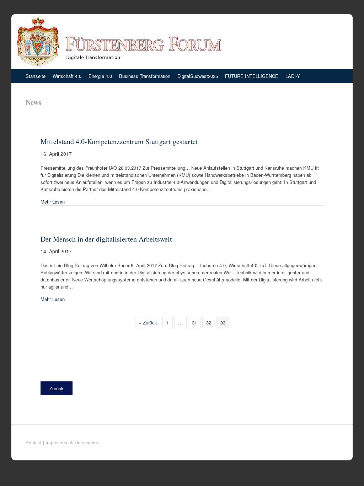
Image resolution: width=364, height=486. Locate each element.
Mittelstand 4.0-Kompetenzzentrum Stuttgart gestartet (119, 141)
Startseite (36, 76)
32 (208, 322)
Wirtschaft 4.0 (67, 76)
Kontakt (34, 442)
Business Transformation (144, 76)
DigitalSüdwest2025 (197, 76)
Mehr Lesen (53, 201)
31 (194, 322)
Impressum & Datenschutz (73, 442)
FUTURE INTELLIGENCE (251, 76)
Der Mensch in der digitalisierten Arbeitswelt (106, 239)
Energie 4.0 (100, 76)
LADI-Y (292, 76)
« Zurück (148, 322)
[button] (57, 388)
